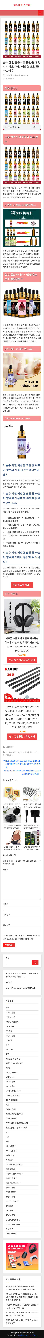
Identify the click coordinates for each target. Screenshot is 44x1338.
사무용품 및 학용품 (13, 1096)
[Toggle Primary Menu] (40, 12)
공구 (7, 1045)
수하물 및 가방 (11, 1109)
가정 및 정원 (10, 1036)
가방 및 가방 (10, 1017)
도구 (7, 1054)
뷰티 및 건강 (10, 1082)
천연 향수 (6, 755)
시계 (7, 1132)
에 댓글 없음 (10, 79)
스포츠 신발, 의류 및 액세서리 (17, 1123)
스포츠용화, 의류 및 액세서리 (16, 1128)
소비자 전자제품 (12, 1100)
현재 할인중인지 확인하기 (22, 660)
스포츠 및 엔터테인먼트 (14, 1114)
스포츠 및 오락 (11, 1119)
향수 (11, 755)
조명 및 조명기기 (12, 1201)
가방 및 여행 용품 (12, 1022)
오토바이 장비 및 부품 (14, 1165)
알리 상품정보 (11, 1146)
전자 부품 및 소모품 (13, 1183)
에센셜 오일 (33, 752)
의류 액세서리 (11, 1169)
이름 (5, 904)
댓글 (5, 870)
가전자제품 (10, 1026)
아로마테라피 (24, 752)
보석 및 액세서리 (12, 1073)
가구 (7, 1008)
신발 (7, 1142)
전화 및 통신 (10, 1188)
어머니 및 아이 (11, 1151)
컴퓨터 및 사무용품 (13, 1224)
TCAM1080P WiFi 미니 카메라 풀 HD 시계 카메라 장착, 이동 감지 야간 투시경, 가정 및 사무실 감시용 (22, 1297)
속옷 (7, 1105)
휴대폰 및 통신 (11, 1234)
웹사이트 (6, 925)
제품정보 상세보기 (22, 584)
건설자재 (9, 1040)
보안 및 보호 (10, 1077)
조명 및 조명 (10, 1197)
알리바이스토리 (22, 5)
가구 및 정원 (10, 1013)
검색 (7, 958)
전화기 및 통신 (11, 1192)
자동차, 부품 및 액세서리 (15, 1174)
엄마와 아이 (10, 1155)
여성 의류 (9, 1160)
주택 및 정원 (10, 1215)
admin (25, 75)
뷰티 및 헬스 (10, 747)
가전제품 (9, 1031)
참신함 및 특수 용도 (13, 1220)
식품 (7, 1137)
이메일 (6, 915)
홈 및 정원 (9, 1229)
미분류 (8, 1068)
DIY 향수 (9, 752)
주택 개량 (9, 1206)
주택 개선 (9, 1211)
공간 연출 (15, 752)
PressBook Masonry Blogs (27, 1335)
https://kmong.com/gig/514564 (20, 988)
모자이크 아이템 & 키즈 (14, 1063)
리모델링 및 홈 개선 (13, 1059)
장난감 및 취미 (11, 1178)
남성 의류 (9, 1050)
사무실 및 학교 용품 (13, 1091)
